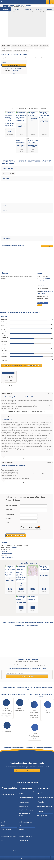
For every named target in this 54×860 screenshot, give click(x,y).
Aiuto (2, 840)
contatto (40, 811)
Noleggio (4, 211)
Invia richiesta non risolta (14, 65)
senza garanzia (19, 625)
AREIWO (33, 604)
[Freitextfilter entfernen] (47, 2)
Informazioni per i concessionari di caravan (44, 807)
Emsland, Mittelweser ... (47, 291)
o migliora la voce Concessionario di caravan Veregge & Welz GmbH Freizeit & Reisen (34, 714)
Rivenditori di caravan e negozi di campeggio (27, 792)
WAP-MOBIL (33, 578)
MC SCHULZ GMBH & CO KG (32, 146)
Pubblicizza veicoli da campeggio (45, 797)
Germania (42, 285)
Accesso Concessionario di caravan (11, 851)
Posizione (16, 9)
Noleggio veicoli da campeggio (26, 810)
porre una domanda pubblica (27, 676)
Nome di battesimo (10, 514)
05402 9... (8, 70)
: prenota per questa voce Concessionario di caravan (35, 736)
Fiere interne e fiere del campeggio (24, 814)
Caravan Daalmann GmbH (9, 130)
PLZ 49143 (47, 278)
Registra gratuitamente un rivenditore (43, 792)
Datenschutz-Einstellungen (7, 794)
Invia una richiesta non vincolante (15, 535)
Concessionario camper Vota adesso (22, 365)
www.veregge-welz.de (14, 73)
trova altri (19, 710)
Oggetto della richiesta (11, 505)
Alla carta (4, 551)
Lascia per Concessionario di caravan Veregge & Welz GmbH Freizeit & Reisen (6, 712)
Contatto (39, 304)
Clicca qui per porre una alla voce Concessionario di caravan (27, 668)
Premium (51, 110)
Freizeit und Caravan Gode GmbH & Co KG (44, 121)
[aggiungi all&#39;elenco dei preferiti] (2, 13)
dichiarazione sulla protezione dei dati (19, 532)
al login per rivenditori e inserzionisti (42, 816)
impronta (3, 825)
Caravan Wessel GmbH (33, 119)
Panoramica (6, 9)
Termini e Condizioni (6, 829)
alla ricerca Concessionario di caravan (1, 6)
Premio (2, 844)
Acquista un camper (23, 806)
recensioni (38, 9)
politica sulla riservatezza (7, 833)
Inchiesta (49, 9)
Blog (20, 825)
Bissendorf (42, 281)
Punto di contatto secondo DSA (8, 836)
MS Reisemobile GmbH (21, 146)
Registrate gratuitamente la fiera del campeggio (45, 801)
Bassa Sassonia (48, 283)
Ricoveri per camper (23, 840)
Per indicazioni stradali (7, 553)
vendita (4, 206)
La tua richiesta (10, 509)
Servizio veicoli (6, 238)
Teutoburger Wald (41, 293)
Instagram (21, 829)
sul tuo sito (47, 712)
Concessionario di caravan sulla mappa (12, 68)
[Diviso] (48, 858)
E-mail (7, 522)
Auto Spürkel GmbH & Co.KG (21, 125)
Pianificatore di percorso (42, 302)
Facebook (21, 833)
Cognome (8, 518)
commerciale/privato (8, 168)
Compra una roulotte (24, 802)
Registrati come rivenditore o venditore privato (28, 771)
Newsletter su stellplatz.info (25, 836)
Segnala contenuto (32, 625)
